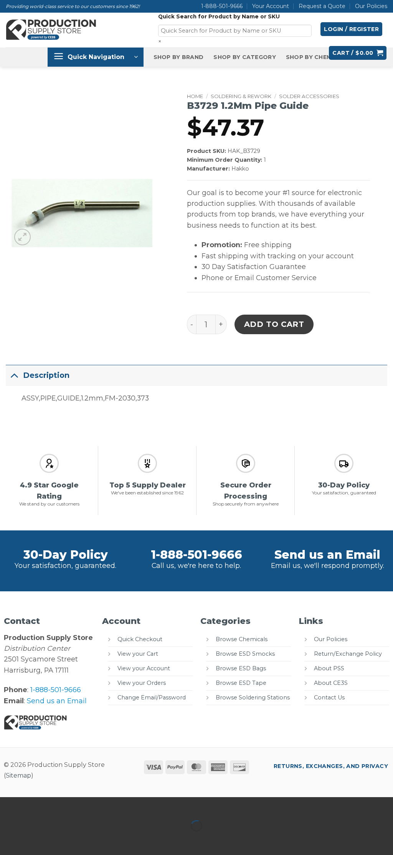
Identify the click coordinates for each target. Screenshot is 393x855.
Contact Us (329, 697)
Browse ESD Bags (241, 668)
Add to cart (274, 324)
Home (195, 96)
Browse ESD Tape (241, 682)
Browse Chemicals (242, 639)
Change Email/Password (151, 697)
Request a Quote (322, 6)
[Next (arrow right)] (33, 840)
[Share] (58, 805)
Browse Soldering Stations (253, 697)
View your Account (143, 668)
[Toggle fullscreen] (33, 805)
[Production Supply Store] (51, 30)
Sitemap (18, 775)
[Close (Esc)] (84, 805)
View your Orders (141, 682)
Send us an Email (327, 555)
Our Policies (371, 6)
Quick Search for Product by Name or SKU (219, 16)
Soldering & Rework (241, 96)
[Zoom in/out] (8, 805)
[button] (351, 29)
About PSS (329, 668)
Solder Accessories (309, 96)
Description (46, 375)
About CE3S (331, 682)
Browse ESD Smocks (245, 653)
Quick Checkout (139, 639)
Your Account (270, 6)
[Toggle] (14, 375)
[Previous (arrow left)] (8, 840)
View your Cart (137, 653)
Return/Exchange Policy (348, 653)
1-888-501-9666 (222, 6)
